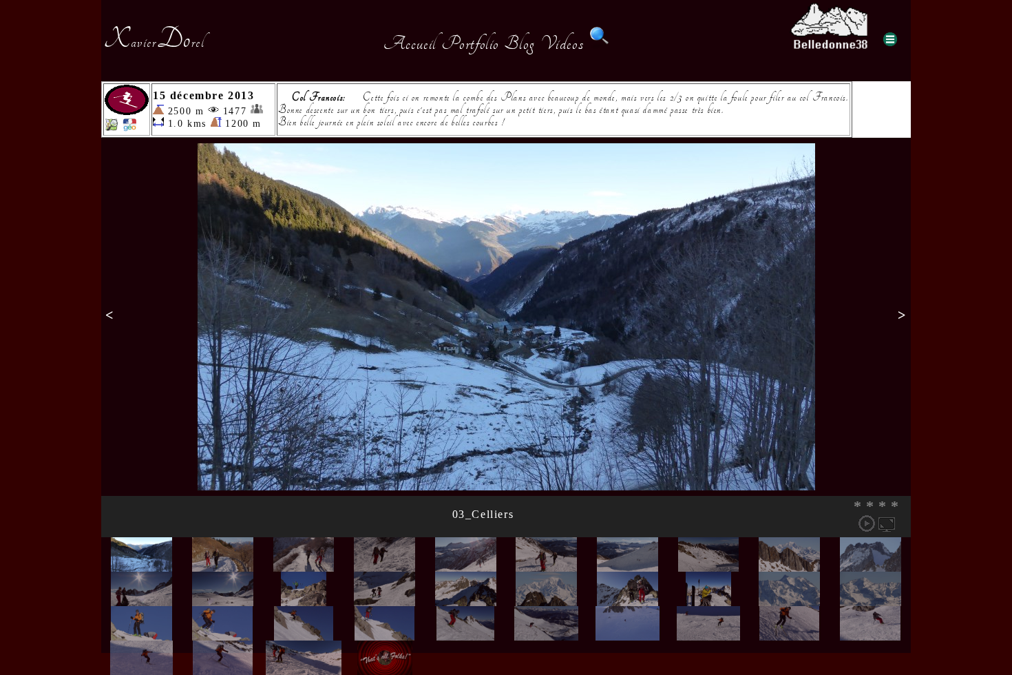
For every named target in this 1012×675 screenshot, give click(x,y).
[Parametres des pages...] (890, 39)
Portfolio (470, 43)
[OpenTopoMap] (111, 128)
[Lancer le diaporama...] (866, 523)
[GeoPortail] (129, 128)
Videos (562, 43)
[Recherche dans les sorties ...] (600, 43)
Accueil (409, 43)
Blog (520, 43)
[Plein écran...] (886, 523)
